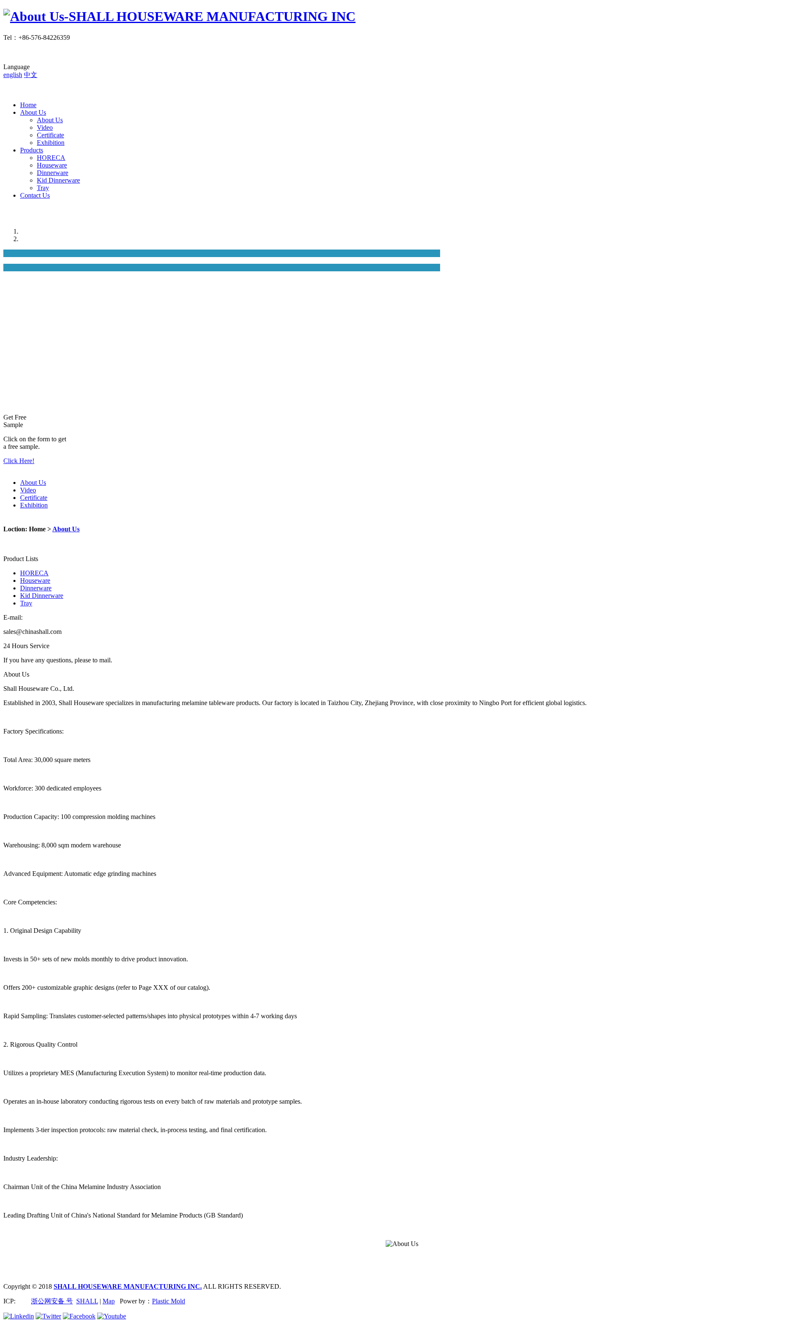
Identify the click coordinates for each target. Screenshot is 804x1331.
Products (31, 150)
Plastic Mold (168, 1301)
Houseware (52, 165)
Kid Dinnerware (58, 180)
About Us (33, 112)
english (12, 74)
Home (28, 104)
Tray (43, 187)
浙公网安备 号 (52, 1301)
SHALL (87, 1301)
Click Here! (18, 460)
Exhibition (50, 142)
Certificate (50, 135)
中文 (30, 74)
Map (109, 1301)
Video (45, 127)
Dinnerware (52, 172)
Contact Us (35, 195)
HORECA (51, 157)
